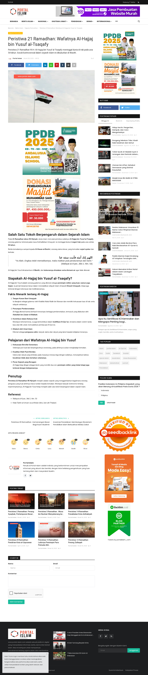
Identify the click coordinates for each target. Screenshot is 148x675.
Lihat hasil (111, 403)
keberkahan (114, 363)
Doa (101, 353)
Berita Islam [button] (27, 21)
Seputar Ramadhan (31, 28)
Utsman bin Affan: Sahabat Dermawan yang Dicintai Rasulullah (123, 167)
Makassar (103, 363)
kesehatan (116, 358)
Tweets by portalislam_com (119, 540)
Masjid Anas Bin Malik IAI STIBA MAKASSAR (125, 179)
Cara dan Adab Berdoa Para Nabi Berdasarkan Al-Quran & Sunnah (125, 245)
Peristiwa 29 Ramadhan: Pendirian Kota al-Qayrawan (20, 541)
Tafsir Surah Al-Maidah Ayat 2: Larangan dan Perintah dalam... (125, 153)
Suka (14, 448)
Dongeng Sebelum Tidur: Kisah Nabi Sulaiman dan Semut (125, 141)
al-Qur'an (122, 348)
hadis (108, 353)
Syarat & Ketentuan (116, 670)
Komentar (14, 558)
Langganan (133, 650)
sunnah (125, 363)
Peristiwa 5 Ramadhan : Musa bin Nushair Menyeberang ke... (51, 512)
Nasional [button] (42, 21)
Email (55, 564)
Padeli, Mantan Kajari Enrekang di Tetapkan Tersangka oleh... (125, 257)
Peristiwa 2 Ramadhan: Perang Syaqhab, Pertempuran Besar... (21, 512)
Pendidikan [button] (76, 21)
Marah (61, 448)
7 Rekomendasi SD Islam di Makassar (77, 654)
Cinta (38, 448)
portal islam (111, 348)
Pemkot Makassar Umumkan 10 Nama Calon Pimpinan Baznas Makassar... (125, 229)
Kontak (10, 2)
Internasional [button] (103, 21)
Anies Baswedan (129, 358)
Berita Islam (19, 28)
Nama (10, 564)
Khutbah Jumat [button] (59, 21)
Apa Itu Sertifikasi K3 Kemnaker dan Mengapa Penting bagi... (118, 320)
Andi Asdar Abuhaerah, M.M (109, 221)
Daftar (133, 2)
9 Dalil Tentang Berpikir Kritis (78, 643)
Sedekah (116, 353)
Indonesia (133, 348)
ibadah (126, 353)
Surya (114, 183)
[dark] (138, 2)
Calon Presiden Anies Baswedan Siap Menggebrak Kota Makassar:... (80, 633)
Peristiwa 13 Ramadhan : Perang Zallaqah (78, 541)
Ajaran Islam (104, 358)
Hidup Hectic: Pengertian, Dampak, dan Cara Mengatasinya (122, 129)
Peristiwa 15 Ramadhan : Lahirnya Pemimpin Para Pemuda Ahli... (48, 542)
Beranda (14, 21)
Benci (26, 448)
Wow (85, 448)
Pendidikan (103, 368)
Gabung (126, 2)
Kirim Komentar (16, 602)
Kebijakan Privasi (131, 670)
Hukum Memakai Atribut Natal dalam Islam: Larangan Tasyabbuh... (124, 271)
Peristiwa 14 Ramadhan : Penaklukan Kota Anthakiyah (80, 512)
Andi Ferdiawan (117, 145)
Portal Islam (17, 58)
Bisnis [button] (89, 21)
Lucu (49, 448)
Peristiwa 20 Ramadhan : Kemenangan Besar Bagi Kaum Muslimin (30, 423)
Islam (101, 348)
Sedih (73, 448)
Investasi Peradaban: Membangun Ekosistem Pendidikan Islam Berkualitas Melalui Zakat (72, 423)
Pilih (101, 403)
